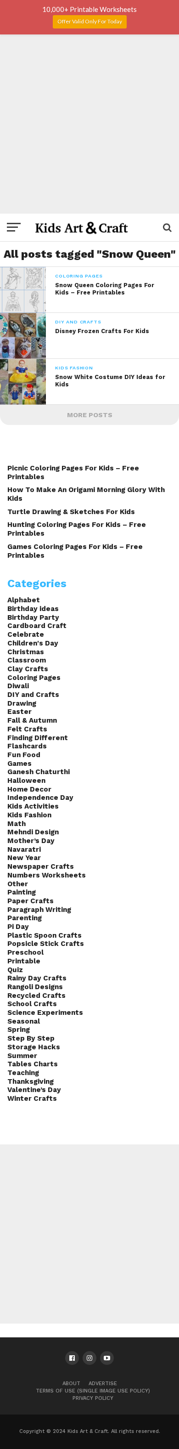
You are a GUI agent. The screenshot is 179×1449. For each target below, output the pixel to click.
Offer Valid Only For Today (89, 21)
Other (17, 884)
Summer (22, 1056)
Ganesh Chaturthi (38, 772)
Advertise (103, 1384)
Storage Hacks (33, 1047)
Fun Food (23, 755)
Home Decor (29, 789)
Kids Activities (33, 806)
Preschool (25, 952)
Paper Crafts (30, 901)
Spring (18, 1029)
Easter (19, 712)
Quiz (15, 970)
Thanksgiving (30, 1081)
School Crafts (32, 1004)
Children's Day (32, 643)
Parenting (24, 918)
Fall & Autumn (32, 720)
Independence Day (40, 797)
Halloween (26, 780)
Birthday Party (33, 617)
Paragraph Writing (39, 910)
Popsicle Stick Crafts (45, 944)
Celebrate (25, 634)
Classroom (26, 660)
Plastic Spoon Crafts (44, 935)
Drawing (21, 703)
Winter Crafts (32, 1098)
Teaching (23, 1073)
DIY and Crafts (33, 695)
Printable (23, 961)
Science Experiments (45, 1012)
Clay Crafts (27, 669)
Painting (21, 892)
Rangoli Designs (35, 987)
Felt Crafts (27, 729)
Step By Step (31, 1038)
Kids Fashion (29, 815)
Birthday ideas (33, 609)
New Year (24, 858)
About (71, 1384)
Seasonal (23, 1021)
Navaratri (24, 849)
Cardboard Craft (37, 626)
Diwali (18, 686)
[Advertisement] (89, 124)
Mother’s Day (31, 841)
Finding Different (37, 738)
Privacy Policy (93, 1398)
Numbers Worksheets (46, 875)
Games (19, 763)
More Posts (89, 415)
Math (16, 824)
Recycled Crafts (36, 995)
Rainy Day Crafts (37, 978)
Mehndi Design (33, 832)
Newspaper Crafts (40, 866)
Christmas (25, 652)
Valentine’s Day (34, 1090)
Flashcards (27, 746)
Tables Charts (32, 1064)
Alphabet (23, 600)
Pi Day (18, 927)
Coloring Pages (34, 678)
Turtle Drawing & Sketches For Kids (71, 512)
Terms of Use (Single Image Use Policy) (93, 1391)
